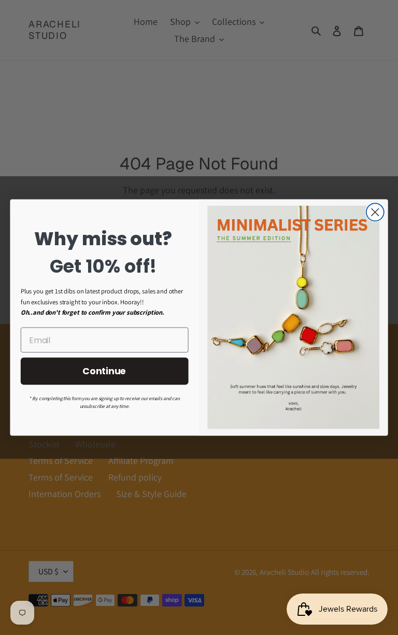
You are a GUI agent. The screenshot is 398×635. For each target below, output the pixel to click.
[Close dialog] (375, 212)
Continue (104, 371)
